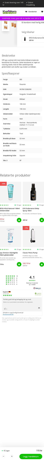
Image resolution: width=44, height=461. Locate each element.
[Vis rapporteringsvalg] (39, 308)
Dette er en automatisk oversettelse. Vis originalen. (18, 302)
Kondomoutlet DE (8, 314)
